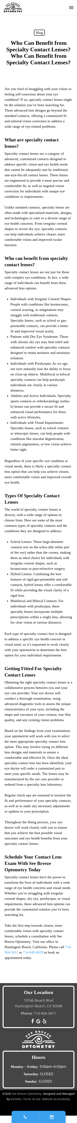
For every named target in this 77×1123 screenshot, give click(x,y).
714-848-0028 (33, 952)
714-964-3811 (45, 1013)
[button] (71, 7)
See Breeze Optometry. (27, 1094)
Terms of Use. (32, 1099)
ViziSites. (16, 1099)
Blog (39, 33)
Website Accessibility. (56, 1099)
